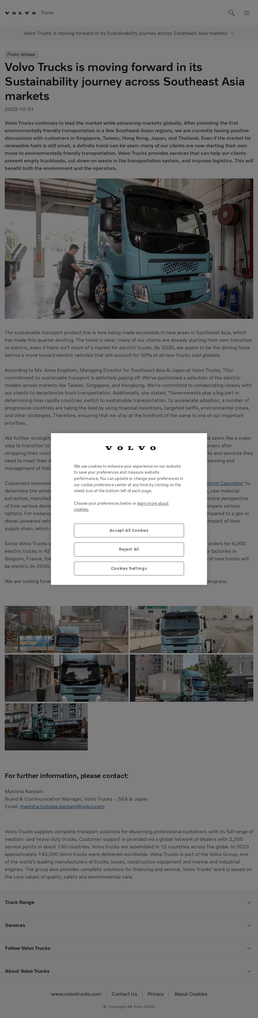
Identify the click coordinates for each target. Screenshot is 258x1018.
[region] (129, 509)
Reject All (129, 549)
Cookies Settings (129, 568)
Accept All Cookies (129, 530)
